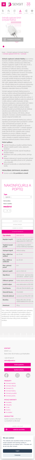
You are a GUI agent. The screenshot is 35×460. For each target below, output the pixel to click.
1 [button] (3, 46)
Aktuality (9, 405)
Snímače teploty (11, 383)
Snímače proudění (11, 393)
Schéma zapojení (17, 224)
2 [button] (6, 46)
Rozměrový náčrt (17, 221)
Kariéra (8, 410)
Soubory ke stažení (17, 228)
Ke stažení (9, 412)
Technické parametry (17, 231)
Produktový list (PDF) (14, 39)
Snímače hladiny (11, 391)
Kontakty (9, 402)
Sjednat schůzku (19, 370)
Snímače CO (10, 388)
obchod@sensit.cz (9, 360)
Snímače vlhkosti (11, 386)
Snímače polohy (10, 396)
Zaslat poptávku (19, 364)
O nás (7, 407)
